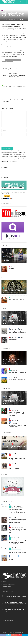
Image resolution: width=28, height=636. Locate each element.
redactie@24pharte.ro (7, 203)
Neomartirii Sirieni (13, 339)
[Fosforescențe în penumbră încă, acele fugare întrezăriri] (4, 300)
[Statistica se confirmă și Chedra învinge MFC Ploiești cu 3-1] (14, 91)
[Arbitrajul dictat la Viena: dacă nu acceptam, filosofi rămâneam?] (4, 379)
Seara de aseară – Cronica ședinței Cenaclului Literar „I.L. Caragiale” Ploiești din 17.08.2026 (17, 542)
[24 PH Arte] (8, 1)
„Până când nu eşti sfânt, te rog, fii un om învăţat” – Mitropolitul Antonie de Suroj (13, 322)
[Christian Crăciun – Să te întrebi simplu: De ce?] (14, 358)
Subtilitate (11, 268)
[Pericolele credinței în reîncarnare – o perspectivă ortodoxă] (4, 371)
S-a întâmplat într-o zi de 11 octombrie (14, 69)
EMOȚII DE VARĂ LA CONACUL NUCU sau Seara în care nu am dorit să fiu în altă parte (18, 458)
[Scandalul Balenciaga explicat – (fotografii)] (14, 255)
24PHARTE (6, 19)
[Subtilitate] (4, 268)
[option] (14, 93)
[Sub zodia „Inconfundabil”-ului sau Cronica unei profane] (4, 465)
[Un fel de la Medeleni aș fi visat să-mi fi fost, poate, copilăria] (14, 286)
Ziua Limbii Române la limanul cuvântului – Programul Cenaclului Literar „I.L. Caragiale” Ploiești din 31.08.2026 (15, 596)
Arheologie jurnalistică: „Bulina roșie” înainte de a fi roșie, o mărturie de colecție (18, 333)
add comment (20, 19)
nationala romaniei (7, 61)
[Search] (20, 2)
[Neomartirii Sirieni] (4, 339)
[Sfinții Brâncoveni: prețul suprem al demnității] (4, 558)
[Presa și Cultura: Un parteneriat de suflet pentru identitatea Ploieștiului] (4, 548)
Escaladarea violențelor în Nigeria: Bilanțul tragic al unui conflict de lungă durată (17, 414)
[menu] (24, 2)
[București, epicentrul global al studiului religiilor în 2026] (14, 442)
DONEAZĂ (7, 193)
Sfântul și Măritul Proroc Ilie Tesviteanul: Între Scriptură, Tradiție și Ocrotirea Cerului (17, 425)
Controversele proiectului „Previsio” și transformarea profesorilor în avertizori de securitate (18, 521)
